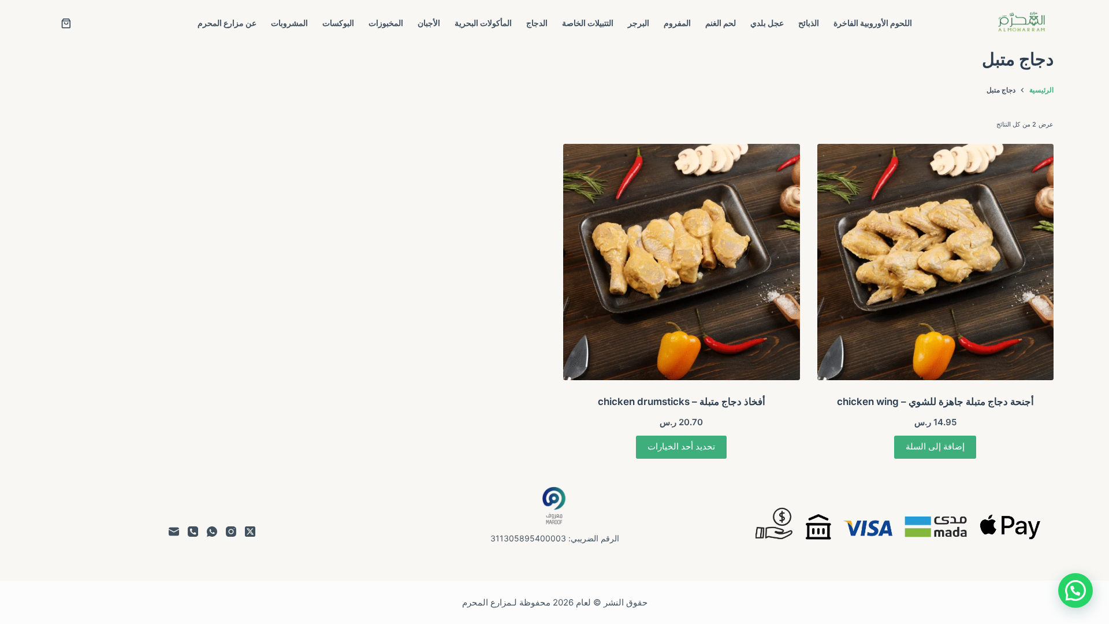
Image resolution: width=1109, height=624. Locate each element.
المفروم (677, 23)
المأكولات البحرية (483, 23)
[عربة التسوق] (66, 23)
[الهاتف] (193, 531)
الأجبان (429, 23)
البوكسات (338, 23)
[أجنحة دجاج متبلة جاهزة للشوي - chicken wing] (935, 262)
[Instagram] (231, 531)
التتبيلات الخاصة (587, 23)
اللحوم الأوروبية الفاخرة (872, 23)
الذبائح (808, 23)
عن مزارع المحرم (227, 23)
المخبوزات (386, 23)
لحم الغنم (720, 23)
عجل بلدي (767, 23)
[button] (1075, 590)
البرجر (638, 23)
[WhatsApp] (212, 531)
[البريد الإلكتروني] (174, 531)
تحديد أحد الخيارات (681, 446)
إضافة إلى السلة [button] (935, 446)
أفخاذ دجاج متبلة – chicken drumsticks (681, 401)
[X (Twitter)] (250, 531)
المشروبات (289, 23)
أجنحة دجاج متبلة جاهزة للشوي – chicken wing (935, 401)
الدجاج (537, 23)
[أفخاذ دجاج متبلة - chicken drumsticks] (681, 262)
